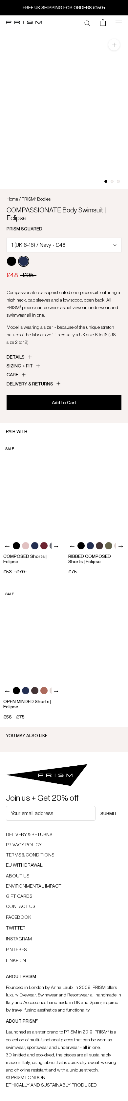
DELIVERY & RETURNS (29, 834)
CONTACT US (20, 906)
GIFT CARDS (19, 896)
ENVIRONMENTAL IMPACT (33, 886)
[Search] (87, 23)
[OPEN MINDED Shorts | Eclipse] (31, 634)
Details (16, 357)
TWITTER (16, 928)
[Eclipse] (24, 261)
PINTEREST (18, 949)
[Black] (11, 261)
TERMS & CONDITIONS (30, 854)
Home (12, 199)
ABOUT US (17, 875)
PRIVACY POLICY (24, 844)
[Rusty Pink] (44, 690)
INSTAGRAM (19, 938)
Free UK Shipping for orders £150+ (64, 7)
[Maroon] (44, 545)
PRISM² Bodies (36, 199)
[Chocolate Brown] (99, 545)
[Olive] (108, 545)
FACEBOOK (18, 917)
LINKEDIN (16, 960)
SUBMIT (108, 813)
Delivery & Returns (30, 383)
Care (12, 374)
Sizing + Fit (20, 365)
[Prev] (7, 546)
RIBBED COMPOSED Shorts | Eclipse (89, 559)
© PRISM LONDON (25, 1077)
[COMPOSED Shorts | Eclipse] (31, 489)
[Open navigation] (119, 22)
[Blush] (25, 545)
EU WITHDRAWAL (24, 865)
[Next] (56, 546)
